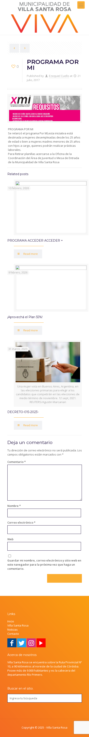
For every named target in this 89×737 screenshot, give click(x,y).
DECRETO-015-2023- (23, 412)
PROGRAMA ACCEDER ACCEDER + (35, 240)
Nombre (14, 506)
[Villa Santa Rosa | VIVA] (44, 17)
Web (10, 539)
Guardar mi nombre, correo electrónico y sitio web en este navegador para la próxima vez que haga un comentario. (44, 564)
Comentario (16, 462)
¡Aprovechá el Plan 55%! (25, 317)
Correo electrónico (21, 522)
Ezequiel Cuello (59, 76)
